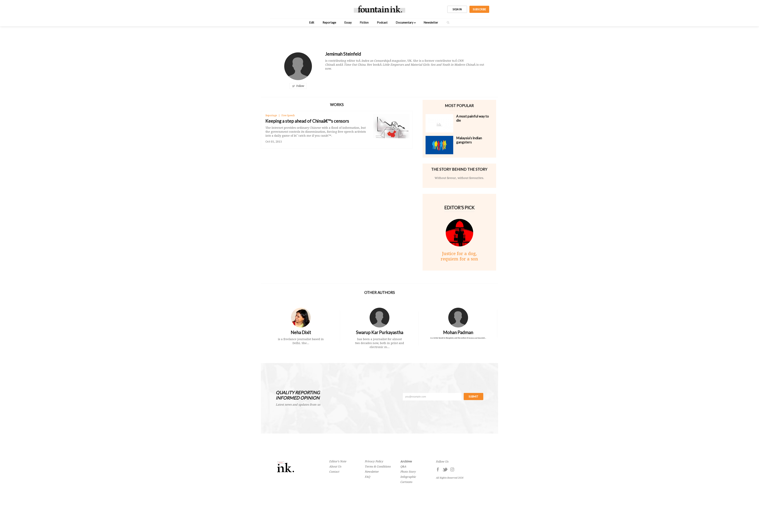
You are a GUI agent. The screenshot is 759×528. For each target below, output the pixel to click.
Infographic (408, 476)
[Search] (448, 22)
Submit (473, 396)
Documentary (404, 22)
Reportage (329, 22)
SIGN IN (457, 9)
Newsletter (431, 22)
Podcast (382, 22)
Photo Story (408, 471)
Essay (348, 22)
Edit (311, 22)
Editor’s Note (337, 461)
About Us (335, 466)
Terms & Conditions (378, 466)
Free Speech (288, 115)
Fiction (364, 22)
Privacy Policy (374, 461)
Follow (299, 85)
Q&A (403, 466)
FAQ (367, 476)
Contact (334, 471)
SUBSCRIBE (479, 9)
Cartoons (406, 482)
